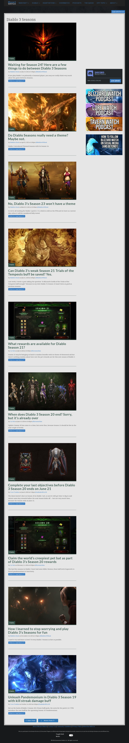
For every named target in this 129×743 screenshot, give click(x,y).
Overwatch (64, 3)
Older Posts (31, 720)
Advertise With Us (89, 726)
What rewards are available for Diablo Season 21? (37, 345)
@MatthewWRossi (41, 72)
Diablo (35, 3)
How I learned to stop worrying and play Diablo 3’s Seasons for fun (38, 630)
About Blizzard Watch (40, 726)
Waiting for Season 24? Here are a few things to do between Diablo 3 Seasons (37, 66)
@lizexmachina (36, 351)
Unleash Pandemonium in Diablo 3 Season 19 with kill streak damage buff (42, 699)
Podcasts (77, 3)
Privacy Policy (77, 726)
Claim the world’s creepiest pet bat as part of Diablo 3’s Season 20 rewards (40, 560)
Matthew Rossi (14, 72)
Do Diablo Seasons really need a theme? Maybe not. (38, 137)
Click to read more (16, 81)
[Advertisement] (104, 28)
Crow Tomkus (14, 492)
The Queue (89, 3)
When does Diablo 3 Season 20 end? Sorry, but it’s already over (40, 416)
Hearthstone (49, 3)
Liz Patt (12, 351)
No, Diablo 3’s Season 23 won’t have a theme (41, 204)
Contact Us (52, 726)
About (113, 3)
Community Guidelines (64, 726)
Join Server (115, 81)
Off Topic (101, 3)
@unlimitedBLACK (41, 492)
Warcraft (23, 3)
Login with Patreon (118, 11)
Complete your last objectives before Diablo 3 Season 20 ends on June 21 (41, 487)
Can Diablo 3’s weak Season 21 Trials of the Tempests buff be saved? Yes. (41, 272)
